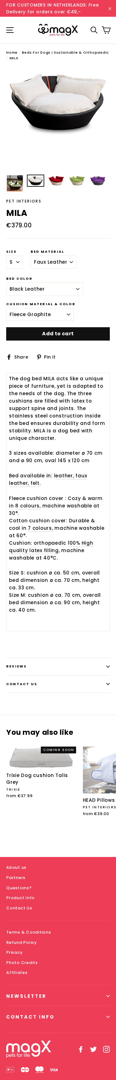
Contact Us (21, 683)
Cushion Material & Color (40, 304)
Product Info (20, 898)
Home (12, 52)
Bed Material (47, 251)
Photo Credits (22, 963)
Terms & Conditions (28, 932)
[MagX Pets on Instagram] (106, 1049)
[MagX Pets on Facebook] (80, 1049)
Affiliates (17, 972)
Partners (15, 878)
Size (11, 251)
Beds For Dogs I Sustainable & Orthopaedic (65, 52)
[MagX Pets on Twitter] (93, 1049)
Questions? (19, 888)
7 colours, (40, 528)
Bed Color (19, 278)
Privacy (14, 952)
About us (16, 867)
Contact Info (30, 1017)
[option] (58, 102)
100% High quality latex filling (51, 547)
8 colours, (28, 505)
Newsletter (26, 996)
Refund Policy (21, 942)
